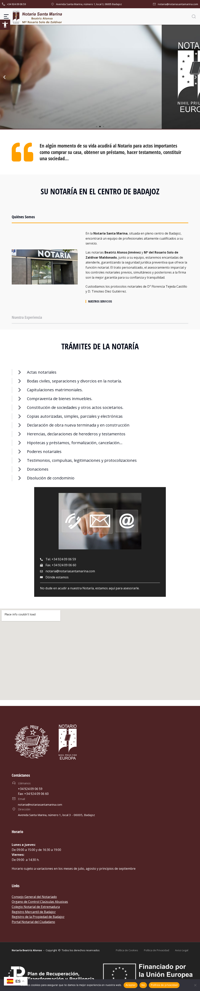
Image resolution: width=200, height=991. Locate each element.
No (143, 984)
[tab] (100, 218)
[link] (5, 25)
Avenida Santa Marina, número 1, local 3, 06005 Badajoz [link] (89, 4)
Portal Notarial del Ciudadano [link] (33, 922)
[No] (195, 985)
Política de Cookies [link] (127, 950)
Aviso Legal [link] (181, 950)
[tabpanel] (100, 267)
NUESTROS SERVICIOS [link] (100, 301)
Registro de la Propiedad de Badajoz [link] (38, 917)
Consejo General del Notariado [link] (34, 897)
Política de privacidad (164, 984)
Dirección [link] (24, 809)
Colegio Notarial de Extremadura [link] (36, 907)
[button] (96, 126)
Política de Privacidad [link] (156, 950)
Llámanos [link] (24, 783)
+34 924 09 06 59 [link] (16, 4)
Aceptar (131, 984)
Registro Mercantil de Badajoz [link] (34, 912)
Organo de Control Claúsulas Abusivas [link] (40, 902)
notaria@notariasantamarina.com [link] (178, 4)
